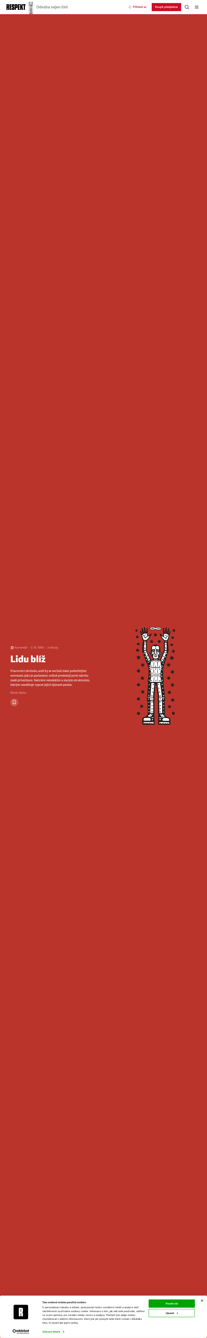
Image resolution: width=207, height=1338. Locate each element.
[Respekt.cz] (16, 7)
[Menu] (197, 7)
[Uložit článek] (14, 702)
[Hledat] (187, 7)
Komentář (21, 647)
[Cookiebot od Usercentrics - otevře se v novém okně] (21, 1331)
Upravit (170, 1313)
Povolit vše (172, 1303)
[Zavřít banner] (202, 1300)
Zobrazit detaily (51, 1331)
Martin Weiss (18, 692)
